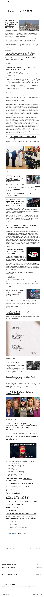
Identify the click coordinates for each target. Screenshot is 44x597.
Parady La (15, 468)
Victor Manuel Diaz (17, 467)
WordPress (40, 594)
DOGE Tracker (11, 510)
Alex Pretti (16, 464)
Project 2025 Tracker (13, 507)
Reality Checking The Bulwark (21, 378)
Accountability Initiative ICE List (17, 487)
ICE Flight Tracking (12, 524)
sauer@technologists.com (12, 13)
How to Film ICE (16, 362)
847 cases (37, 186)
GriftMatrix (10, 490)
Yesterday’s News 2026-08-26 (9, 574)
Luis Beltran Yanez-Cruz (19, 471)
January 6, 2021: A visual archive (21, 484)
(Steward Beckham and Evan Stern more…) (16, 387)
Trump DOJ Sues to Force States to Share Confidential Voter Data (22, 226)
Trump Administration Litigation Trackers (17, 527)
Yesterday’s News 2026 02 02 (34, 548)
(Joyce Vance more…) (11, 358)
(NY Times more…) (10, 286)
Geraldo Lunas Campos (18, 474)
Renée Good (16, 469)
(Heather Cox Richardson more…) (14, 72)
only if (9, 269)
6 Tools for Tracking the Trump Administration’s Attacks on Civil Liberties (21, 518)
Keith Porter (20, 475)
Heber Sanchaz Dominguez (20, 465)
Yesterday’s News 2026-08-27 (9, 571)
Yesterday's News (6, 2)
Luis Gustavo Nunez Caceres (20, 472)
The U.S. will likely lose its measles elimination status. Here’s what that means (16, 179)
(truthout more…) (10, 246)
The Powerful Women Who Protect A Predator (21, 393)
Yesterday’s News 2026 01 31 (9, 548)
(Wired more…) (9, 373)
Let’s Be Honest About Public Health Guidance (20, 194)
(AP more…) (8, 221)
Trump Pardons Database (15, 504)
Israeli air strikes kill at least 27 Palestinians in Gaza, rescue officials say (11, 24)
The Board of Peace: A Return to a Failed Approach (22, 58)
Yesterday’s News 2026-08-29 (9, 564)
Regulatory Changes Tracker (15, 526)
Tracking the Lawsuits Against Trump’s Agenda (23, 501)
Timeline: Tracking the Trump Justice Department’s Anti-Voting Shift (19, 497)
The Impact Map (12, 521)
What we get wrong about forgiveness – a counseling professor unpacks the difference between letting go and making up (23, 426)
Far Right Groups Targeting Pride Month (17, 529)
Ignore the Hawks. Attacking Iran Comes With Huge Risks (20, 54)
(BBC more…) (8, 50)
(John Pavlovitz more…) (11, 419)
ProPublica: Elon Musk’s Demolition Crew (21, 514)
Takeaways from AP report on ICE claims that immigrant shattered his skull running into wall (15, 202)
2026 (19, 13)
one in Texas (17, 189)
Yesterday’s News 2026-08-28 (9, 567)
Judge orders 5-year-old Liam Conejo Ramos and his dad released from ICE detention (16, 293)
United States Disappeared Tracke (16, 523)
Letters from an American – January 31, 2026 (21, 69)
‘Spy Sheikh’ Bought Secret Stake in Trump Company (21, 138)
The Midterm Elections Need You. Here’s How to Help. (16, 251)
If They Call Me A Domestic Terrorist (17, 313)
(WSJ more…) (9, 172)
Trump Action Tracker (14, 493)
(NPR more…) (9, 190)
